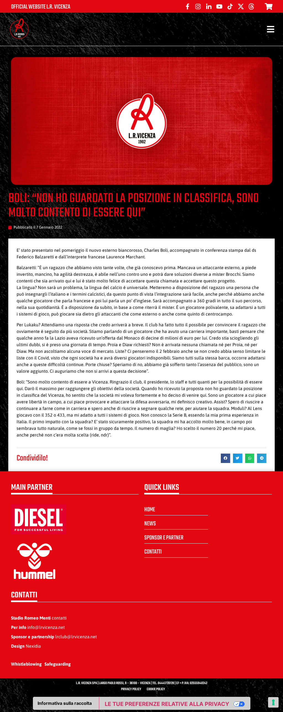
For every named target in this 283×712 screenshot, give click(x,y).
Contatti (153, 552)
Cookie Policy (156, 689)
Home (149, 509)
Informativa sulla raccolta (65, 703)
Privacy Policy (131, 689)
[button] (225, 458)
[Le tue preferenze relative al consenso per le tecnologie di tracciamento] (273, 702)
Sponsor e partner (164, 537)
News (150, 523)
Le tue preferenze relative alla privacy (167, 704)
